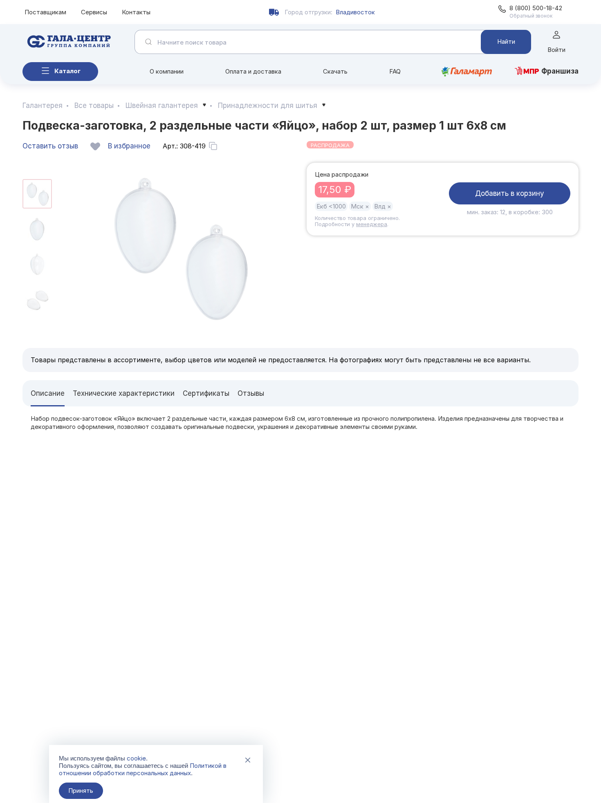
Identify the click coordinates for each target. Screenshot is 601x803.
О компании (167, 71)
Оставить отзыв (50, 146)
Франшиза (560, 71)
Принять (80, 790)
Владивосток (355, 12)
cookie (136, 758)
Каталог (67, 71)
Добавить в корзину (509, 193)
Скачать (335, 71)
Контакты (136, 12)
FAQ (395, 71)
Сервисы (94, 12)
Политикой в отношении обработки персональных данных (142, 769)
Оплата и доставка (253, 71)
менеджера (371, 224)
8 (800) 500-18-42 (535, 8)
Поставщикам (45, 12)
